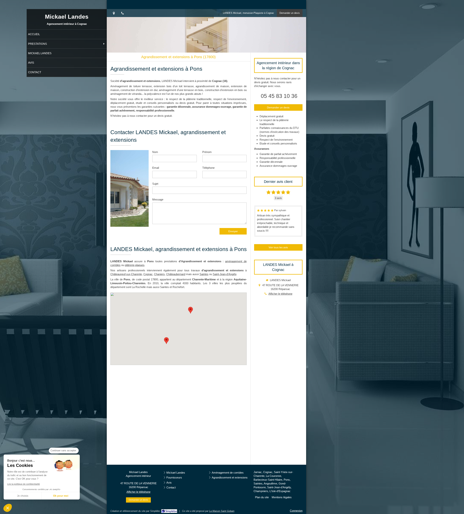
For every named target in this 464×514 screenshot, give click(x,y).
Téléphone (208, 167)
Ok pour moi (60, 495)
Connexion (296, 510)
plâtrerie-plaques (134, 265)
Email (155, 167)
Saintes (204, 274)
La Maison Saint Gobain (221, 511)
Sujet (155, 183)
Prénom (207, 152)
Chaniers (159, 274)
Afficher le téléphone (280, 293)
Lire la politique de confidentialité (23, 484)
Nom (155, 152)
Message (157, 199)
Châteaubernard (175, 274)
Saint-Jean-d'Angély (224, 274)
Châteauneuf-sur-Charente (126, 274)
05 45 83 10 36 (279, 96)
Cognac (148, 274)
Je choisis (22, 495)
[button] (7, 507)
